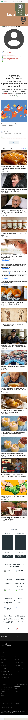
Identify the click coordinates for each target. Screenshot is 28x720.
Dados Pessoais (15, 58)
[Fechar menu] (12, 26)
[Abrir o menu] (2, 14)
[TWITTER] (25, 636)
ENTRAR (20, 12)
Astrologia (14, 73)
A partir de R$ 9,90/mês (7, 556)
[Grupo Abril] (2, 2)
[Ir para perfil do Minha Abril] (14, 53)
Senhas (10, 59)
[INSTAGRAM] (23, 636)
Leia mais (14, 142)
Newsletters (13, 60)
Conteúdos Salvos (16, 56)
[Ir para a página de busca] (26, 25)
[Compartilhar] (2, 134)
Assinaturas (13, 55)
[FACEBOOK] (20, 636)
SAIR (21, 14)
